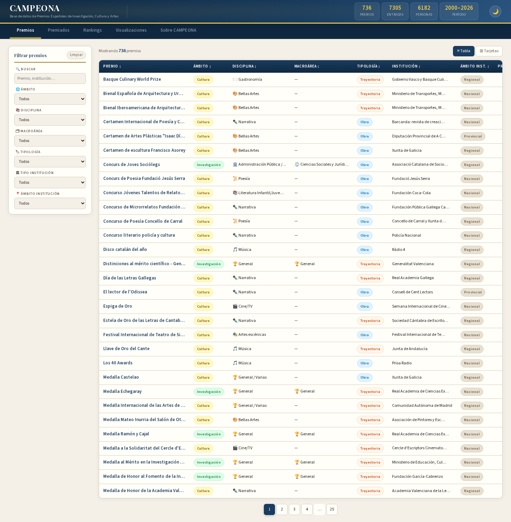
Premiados (59, 30)
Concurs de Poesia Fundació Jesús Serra (144, 178)
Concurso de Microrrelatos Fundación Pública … (146, 207)
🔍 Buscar (26, 68)
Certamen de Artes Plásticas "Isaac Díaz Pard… (146, 136)
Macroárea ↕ (307, 66)
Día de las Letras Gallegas (129, 278)
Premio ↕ (112, 66)
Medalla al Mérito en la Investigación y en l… (146, 462)
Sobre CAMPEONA (178, 30)
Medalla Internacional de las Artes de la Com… (146, 405)
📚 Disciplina (28, 110)
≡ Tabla (463, 51)
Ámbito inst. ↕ (475, 66)
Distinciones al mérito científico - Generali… (146, 264)
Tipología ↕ (369, 66)
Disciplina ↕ (245, 66)
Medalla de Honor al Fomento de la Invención (146, 476)
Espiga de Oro (117, 306)
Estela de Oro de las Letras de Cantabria (144, 320)
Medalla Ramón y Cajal (126, 434)
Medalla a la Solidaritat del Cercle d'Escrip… (146, 448)
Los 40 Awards (117, 363)
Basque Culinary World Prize (132, 79)
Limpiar (76, 54)
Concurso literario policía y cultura (139, 235)
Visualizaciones (131, 30)
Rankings (92, 30)
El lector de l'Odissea (125, 292)
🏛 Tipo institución (35, 172)
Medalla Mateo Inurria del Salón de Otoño (146, 420)
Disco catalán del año (125, 249)
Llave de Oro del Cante (126, 349)
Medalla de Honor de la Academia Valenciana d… (146, 491)
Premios (25, 30)
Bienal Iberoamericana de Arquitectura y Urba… (146, 108)
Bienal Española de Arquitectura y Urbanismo (146, 93)
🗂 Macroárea (29, 130)
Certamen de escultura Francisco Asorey (144, 150)
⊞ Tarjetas (489, 51)
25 (332, 509)
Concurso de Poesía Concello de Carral (142, 221)
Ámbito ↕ (202, 66)
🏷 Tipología (28, 151)
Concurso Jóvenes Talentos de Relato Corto (146, 193)
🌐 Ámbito (25, 89)
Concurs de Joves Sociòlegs (131, 164)
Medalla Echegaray (122, 391)
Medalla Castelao (121, 377)
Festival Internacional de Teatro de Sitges (146, 335)
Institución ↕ (406, 66)
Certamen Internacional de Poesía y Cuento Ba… (146, 122)
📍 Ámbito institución (38, 193)
